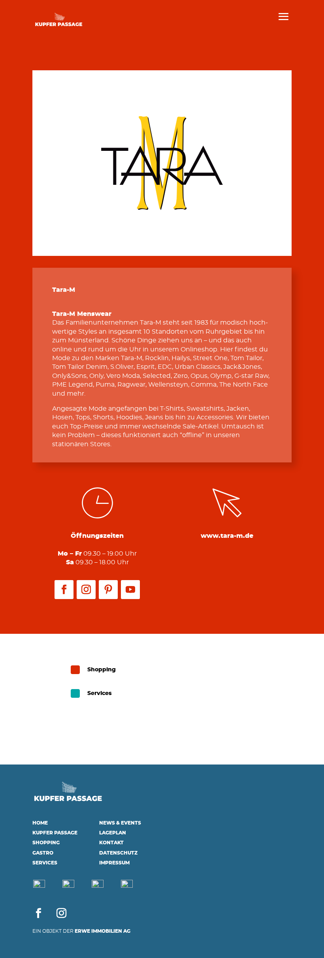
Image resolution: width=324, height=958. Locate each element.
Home (40, 823)
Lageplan (112, 832)
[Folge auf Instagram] (86, 589)
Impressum (114, 862)
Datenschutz (118, 853)
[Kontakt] (98, 886)
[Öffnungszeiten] (127, 886)
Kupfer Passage (54, 832)
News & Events (120, 823)
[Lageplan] (68, 886)
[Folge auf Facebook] (64, 589)
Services (44, 862)
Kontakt (111, 842)
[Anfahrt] (39, 886)
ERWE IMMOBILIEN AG (102, 931)
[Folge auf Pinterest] (108, 589)
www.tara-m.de (227, 536)
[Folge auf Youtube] (130, 589)
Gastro (42, 853)
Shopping (46, 842)
